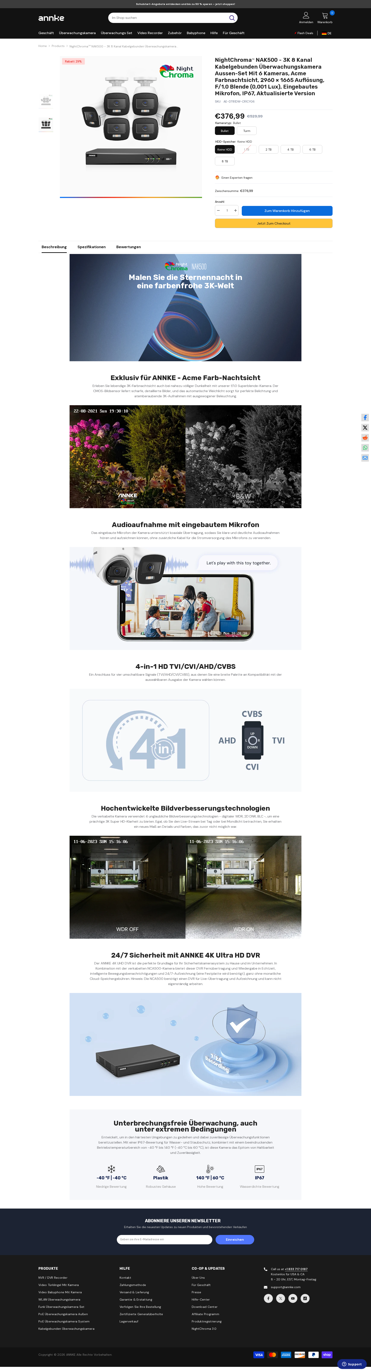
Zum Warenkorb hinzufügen (287, 211)
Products (58, 46)
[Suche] (173, 18)
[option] (131, 127)
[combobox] (167, 18)
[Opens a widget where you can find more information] (352, 1364)
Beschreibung (54, 246)
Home (42, 46)
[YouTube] (292, 1298)
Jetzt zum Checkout (273, 223)
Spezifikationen (92, 246)
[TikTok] (305, 1298)
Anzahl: (220, 202)
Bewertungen (128, 246)
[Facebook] (268, 1298)
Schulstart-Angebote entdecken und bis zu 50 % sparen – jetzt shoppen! (185, 4)
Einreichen (235, 1239)
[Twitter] (280, 1298)
